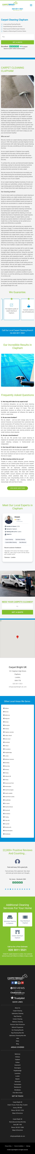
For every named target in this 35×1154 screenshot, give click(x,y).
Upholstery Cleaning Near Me (17, 1035)
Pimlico (7, 773)
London (7, 756)
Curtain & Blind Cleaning (11, 542)
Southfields (8, 800)
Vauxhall (7, 823)
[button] (5, 889)
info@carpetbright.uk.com (18, 687)
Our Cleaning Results (17, 1030)
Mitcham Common (9, 759)
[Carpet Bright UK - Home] (10, 4)
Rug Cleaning (17, 1016)
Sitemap (28, 1146)
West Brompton (8, 830)
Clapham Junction (9, 732)
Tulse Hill (7, 820)
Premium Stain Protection (17, 1024)
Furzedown (7, 749)
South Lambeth (8, 793)
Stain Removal (22, 542)
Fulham (7, 745)
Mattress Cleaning (17, 1022)
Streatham (7, 813)
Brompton (7, 725)
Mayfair (17, 1079)
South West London (9, 796)
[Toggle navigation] (31, 5)
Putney (6, 779)
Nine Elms (7, 766)
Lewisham (17, 1073)
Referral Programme (17, 1027)
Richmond (17, 1081)
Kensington (17, 1068)
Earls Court (7, 739)
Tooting (7, 817)
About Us (17, 1008)
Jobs (17, 1038)
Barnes (6, 711)
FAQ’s (17, 1041)
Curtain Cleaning (17, 1019)
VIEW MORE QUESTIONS (17, 488)
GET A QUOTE (17, 42)
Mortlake (7, 762)
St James (7, 803)
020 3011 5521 (17, 9)
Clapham (17, 1059)
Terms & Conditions (19, 1146)
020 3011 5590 (20, 1127)
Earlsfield (7, 742)
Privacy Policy (8, 1146)
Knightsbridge (8, 752)
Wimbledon (7, 834)
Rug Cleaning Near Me (17, 1033)
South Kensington (9, 790)
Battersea (7, 715)
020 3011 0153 (20, 1110)
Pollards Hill (8, 776)
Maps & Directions (17, 1113)
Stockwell (7, 810)
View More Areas (17, 1092)
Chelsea (7, 728)
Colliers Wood (8, 735)
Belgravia (7, 718)
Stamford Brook (9, 806)
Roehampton (8, 786)
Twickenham (17, 1084)
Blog (17, 1044)
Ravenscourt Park (9, 783)
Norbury (7, 769)
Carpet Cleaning (9, 539)
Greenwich (17, 1065)
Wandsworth (8, 827)
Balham (7, 708)
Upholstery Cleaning (20, 539)
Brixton (6, 722)
